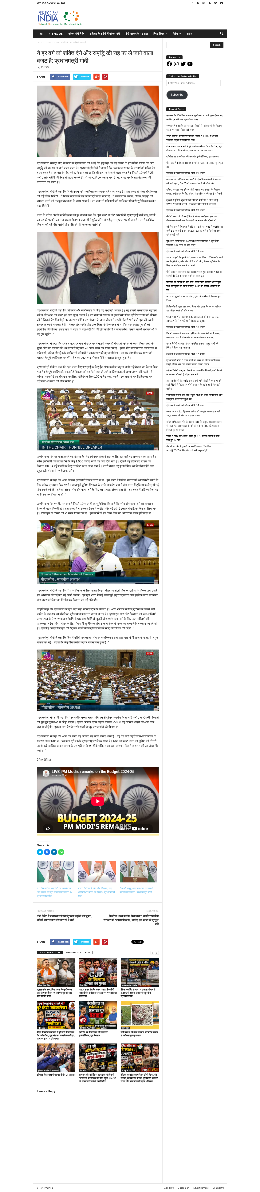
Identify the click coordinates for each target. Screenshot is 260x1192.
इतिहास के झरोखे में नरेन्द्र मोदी (105, 33)
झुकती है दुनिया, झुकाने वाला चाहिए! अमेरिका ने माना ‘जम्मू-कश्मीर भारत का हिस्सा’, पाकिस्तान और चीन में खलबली (192, 202)
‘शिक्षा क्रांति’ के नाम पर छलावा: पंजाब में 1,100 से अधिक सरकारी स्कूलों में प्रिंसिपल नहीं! (138, 993)
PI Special (56, 33)
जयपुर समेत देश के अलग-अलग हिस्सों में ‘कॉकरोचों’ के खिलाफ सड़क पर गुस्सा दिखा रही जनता (98, 993)
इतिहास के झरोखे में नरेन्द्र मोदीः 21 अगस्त (55, 1074)
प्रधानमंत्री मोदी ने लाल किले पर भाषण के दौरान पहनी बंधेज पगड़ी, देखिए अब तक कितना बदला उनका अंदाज (193, 362)
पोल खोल (83, 1070)
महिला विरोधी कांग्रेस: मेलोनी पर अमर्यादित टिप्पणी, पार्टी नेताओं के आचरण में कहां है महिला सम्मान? (194, 372)
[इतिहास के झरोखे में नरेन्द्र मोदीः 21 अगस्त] (56, 1057)
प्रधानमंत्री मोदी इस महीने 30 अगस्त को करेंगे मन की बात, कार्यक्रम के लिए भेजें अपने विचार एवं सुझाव (192, 318)
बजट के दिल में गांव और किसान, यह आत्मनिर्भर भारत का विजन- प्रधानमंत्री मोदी (96, 892)
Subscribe (177, 94)
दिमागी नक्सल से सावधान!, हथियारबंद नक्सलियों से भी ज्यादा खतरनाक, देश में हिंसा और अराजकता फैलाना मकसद (193, 335)
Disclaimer (183, 1187)
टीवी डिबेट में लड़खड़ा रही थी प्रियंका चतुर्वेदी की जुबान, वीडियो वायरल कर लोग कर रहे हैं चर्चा (64, 918)
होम (41, 33)
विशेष (175, 33)
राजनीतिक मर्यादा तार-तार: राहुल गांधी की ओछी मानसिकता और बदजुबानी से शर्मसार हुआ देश (194, 397)
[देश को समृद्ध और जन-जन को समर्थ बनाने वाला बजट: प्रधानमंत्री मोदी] (138, 871)
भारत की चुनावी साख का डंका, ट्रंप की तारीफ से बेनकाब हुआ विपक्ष (193, 298)
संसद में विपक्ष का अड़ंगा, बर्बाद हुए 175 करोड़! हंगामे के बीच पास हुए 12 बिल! (192, 438)
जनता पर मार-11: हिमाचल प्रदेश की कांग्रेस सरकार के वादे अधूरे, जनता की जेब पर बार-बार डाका (193, 413)
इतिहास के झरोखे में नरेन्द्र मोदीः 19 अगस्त (185, 251)
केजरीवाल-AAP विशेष (129, 985)
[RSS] (209, 3)
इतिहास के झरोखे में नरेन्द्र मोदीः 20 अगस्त (185, 210)
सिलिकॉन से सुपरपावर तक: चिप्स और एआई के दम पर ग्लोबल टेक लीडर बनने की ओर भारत (193, 308)
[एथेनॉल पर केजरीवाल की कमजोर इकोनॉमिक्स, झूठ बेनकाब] (98, 1015)
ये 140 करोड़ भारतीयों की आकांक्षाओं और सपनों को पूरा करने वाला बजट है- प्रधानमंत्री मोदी (54, 892)
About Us (169, 1187)
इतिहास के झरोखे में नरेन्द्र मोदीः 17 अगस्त (185, 354)
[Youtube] (221, 3)
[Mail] (204, 3)
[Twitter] (215, 3)
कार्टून (189, 33)
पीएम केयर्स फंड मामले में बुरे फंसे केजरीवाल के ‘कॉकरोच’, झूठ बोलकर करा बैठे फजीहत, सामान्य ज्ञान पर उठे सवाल (56, 1035)
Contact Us (218, 1187)
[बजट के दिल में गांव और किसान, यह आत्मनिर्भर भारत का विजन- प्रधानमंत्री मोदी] (97, 871)
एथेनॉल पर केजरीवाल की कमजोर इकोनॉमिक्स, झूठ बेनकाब (93, 1033)
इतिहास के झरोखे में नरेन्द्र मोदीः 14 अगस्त (185, 405)
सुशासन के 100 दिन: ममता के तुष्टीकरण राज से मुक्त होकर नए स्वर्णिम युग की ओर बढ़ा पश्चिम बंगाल (54, 993)
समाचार (40, 46)
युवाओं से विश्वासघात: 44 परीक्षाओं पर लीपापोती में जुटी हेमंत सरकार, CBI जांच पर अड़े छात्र (192, 243)
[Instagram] (198, 3)
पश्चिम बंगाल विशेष (44, 985)
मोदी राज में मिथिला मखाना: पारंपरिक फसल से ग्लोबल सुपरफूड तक (139, 1033)
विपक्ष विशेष (158, 33)
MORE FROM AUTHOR (78, 952)
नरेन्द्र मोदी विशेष (76, 33)
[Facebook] (192, 3)
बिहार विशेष (125, 1028)
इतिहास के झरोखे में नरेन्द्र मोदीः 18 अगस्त (185, 327)
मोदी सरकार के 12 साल (136, 33)
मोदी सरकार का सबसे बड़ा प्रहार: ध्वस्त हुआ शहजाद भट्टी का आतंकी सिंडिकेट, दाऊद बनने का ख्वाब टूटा (194, 273)
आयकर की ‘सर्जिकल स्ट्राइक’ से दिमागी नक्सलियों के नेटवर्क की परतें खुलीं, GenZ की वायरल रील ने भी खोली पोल (97, 1078)
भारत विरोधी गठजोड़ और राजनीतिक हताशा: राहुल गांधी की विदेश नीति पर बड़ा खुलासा (192, 345)
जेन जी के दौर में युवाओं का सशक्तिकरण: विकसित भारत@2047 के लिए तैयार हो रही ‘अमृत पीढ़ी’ (188, 448)
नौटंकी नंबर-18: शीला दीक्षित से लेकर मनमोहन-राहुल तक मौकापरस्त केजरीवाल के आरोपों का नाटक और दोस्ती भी (191, 218)
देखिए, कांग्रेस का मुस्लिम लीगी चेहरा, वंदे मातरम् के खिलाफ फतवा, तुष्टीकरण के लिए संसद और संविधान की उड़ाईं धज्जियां (139, 1078)
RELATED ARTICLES (50, 952)
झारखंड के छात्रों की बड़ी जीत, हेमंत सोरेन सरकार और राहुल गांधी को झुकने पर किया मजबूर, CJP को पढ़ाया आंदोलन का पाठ (193, 286)
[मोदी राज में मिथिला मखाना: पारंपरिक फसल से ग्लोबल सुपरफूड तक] (140, 1015)
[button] (221, 33)
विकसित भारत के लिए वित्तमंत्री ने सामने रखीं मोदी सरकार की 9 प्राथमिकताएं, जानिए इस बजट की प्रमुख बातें (131, 920)
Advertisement (200, 1187)
